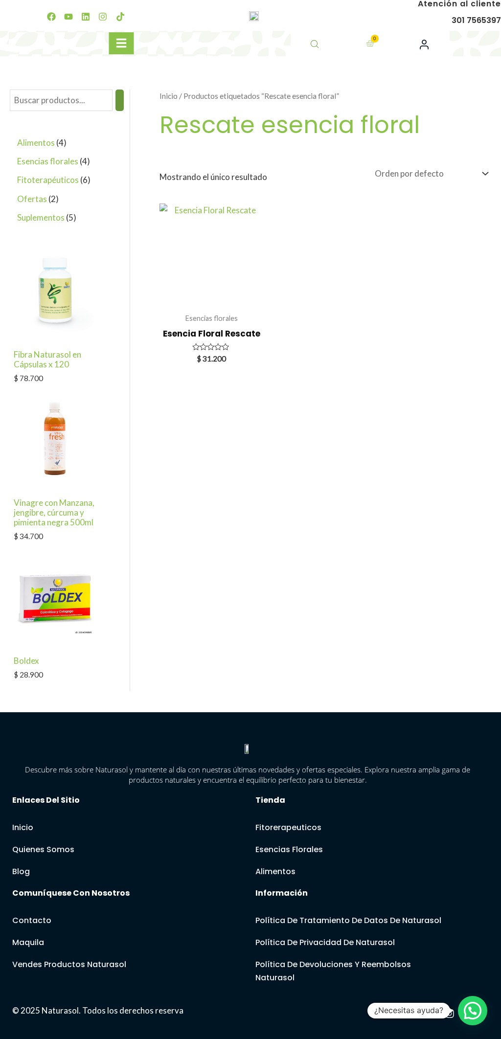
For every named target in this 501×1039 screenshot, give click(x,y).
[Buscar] (119, 101)
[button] (472, 1010)
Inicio (168, 95)
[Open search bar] (315, 43)
